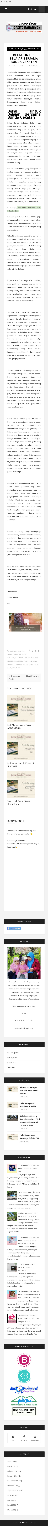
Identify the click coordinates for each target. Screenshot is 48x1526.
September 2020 (13, 1490)
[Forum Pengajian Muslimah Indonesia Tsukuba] (24, 1415)
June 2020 (11, 1505)
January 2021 (12, 1476)
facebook (23, 1440)
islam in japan (13, 1053)
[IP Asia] (24, 1394)
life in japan (12, 1058)
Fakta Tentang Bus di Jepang (29, 1192)
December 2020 (13, 1481)
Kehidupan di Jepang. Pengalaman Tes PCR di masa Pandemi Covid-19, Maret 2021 (30, 1121)
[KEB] (24, 1383)
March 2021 (11, 1466)
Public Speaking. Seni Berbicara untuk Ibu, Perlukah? (26, 1267)
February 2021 (12, 1471)
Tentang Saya (34, 999)
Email (13, 1440)
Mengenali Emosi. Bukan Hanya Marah (18, 802)
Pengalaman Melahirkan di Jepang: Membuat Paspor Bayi (28, 1168)
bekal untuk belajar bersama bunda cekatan (24, 49)
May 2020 (11, 1510)
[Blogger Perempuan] (24, 1367)
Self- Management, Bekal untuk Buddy (28, 1105)
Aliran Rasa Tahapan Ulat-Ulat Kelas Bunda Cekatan (29, 1090)
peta (25, 664)
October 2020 (12, 1485)
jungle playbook (25, 661)
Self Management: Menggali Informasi (20, 764)
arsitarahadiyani (18, 66)
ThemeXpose (30, 1523)
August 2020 (12, 1495)
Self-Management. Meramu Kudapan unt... (20, 726)
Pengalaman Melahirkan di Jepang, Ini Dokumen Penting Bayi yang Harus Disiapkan (29, 1294)
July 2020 (10, 1500)
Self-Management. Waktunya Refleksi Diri (29, 1136)
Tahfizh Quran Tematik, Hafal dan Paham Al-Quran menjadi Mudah (28, 1318)
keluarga (18, 664)
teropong (27, 370)
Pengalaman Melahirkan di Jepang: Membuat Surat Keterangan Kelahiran (28, 1240)
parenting (11, 1063)
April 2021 (11, 1461)
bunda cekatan (21, 658)
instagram (35, 1440)
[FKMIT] (24, 1405)
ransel (30, 664)
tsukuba (11, 1068)
